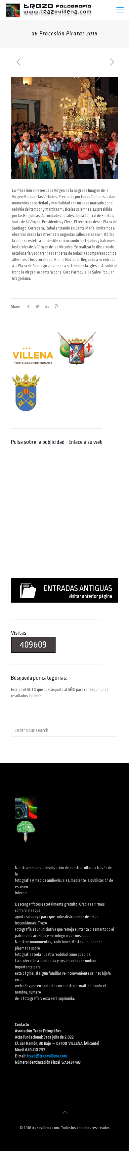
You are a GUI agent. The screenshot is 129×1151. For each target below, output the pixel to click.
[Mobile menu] (120, 10)
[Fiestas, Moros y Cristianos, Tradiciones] (48, 10)
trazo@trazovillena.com (47, 1056)
